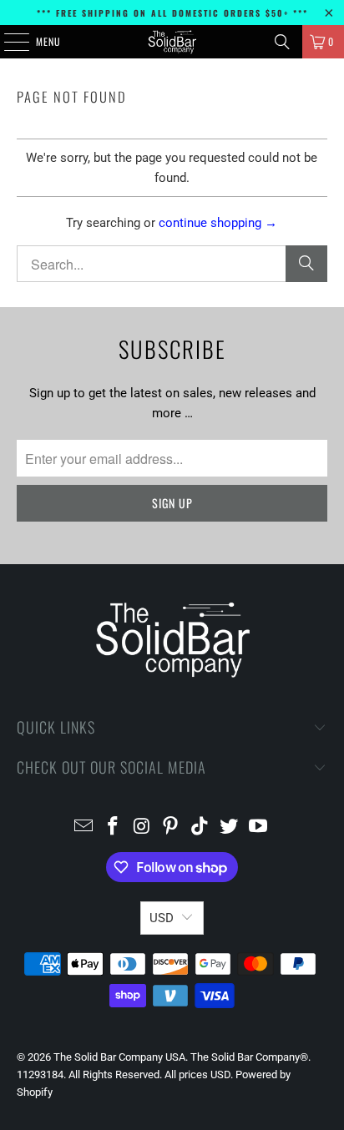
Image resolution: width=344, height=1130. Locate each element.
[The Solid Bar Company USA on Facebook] (113, 827)
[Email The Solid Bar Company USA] (84, 827)
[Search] (282, 41)
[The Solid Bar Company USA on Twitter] (229, 827)
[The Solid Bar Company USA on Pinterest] (171, 827)
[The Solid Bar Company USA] (172, 41)
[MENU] (7, 41)
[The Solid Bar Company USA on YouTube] (258, 827)
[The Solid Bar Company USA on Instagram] (141, 827)
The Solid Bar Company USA (119, 1057)
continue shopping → (218, 222)
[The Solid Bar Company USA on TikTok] (200, 827)
